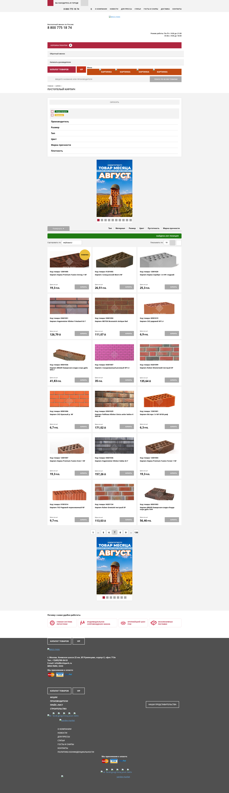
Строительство (58, 708)
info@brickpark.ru (63, 663)
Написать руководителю (60, 62)
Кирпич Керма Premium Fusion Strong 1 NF (68, 275)
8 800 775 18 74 (71, 9)
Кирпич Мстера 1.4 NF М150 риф (154, 414)
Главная (50, 86)
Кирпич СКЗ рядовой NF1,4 (151, 321)
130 (136, 532)
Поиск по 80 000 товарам (165, 79)
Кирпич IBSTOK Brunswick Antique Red (111, 321)
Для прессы (126, 9)
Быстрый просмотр (69, 265)
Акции (53, 697)
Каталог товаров (59, 641)
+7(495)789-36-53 (60, 660)
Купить (83, 287)
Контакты (177, 9)
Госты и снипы (151, 9)
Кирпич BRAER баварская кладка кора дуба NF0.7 (69, 369)
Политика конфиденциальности (76, 752)
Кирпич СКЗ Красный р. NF (61, 414)
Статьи (138, 9)
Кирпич (58, 86)
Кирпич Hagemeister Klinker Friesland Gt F (68, 321)
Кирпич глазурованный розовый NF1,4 (112, 368)
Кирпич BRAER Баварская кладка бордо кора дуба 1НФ (157, 508)
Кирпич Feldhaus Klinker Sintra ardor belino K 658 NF (114, 415)
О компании (101, 9)
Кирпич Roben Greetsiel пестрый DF (110, 508)
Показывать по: (156, 242)
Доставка (165, 9)
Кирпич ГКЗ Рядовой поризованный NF (67, 508)
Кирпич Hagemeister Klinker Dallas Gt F (111, 461)
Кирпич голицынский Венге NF (108, 275)
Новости (114, 9)
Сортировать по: (54, 242)
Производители (59, 701)
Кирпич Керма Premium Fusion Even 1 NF (67, 461)
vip (81, 69)
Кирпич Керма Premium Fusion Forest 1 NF (158, 461)
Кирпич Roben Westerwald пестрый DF (156, 368)
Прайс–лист (56, 705)
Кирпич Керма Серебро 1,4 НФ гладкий (157, 275)
